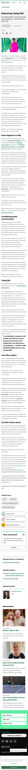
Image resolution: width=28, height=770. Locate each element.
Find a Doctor (10, 514)
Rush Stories (5, 7)
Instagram (11, 741)
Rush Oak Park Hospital (14, 140)
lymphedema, (4, 394)
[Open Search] (20, 2)
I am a (13, 2)
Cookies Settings (14, 763)
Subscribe (13, 547)
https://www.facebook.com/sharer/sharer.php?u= (3, 33)
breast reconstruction (7, 212)
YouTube (6, 741)
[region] (14, 763)
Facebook (2, 741)
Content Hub (13, 499)
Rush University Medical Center (10, 503)
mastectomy (4, 189)
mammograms (9, 58)
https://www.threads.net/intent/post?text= (10, 33)
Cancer (4, 499)
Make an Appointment (12, 525)
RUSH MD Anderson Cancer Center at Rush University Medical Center (14, 574)
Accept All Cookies (14, 767)
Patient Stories (6, 26)
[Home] (5, 747)
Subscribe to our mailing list (14, 735)
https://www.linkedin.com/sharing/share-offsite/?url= (6, 33)
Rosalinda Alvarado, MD (16, 591)
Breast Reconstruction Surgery (11, 562)
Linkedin (15, 741)
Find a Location (10, 519)
